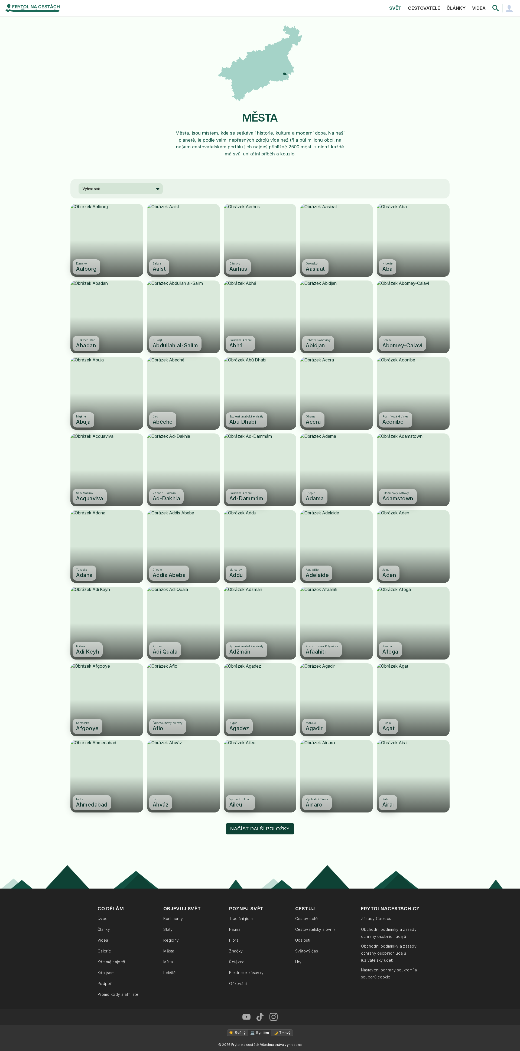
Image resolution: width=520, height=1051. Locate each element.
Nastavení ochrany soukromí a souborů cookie (389, 973)
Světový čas (306, 951)
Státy (168, 929)
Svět (395, 8)
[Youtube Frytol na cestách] (246, 1016)
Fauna (234, 929)
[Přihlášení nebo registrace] (509, 8)
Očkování (238, 983)
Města (168, 951)
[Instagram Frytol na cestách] (273, 1016)
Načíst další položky (260, 828)
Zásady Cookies (376, 918)
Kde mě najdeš (111, 961)
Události (302, 940)
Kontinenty (173, 918)
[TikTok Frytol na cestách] (260, 1016)
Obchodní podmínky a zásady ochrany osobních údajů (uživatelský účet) (389, 953)
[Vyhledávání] (495, 8)
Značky (236, 951)
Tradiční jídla (240, 918)
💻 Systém (259, 1033)
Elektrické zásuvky (246, 972)
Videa (479, 8)
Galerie (104, 951)
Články (456, 8)
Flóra (234, 940)
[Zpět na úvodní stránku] (32, 8)
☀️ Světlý (237, 1033)
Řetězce (237, 961)
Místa (168, 961)
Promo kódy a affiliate (118, 994)
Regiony (171, 940)
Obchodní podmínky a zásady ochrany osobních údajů (389, 933)
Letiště (169, 972)
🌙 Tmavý (282, 1033)
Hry (298, 961)
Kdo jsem (106, 972)
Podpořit (106, 983)
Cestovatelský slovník (315, 929)
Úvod (103, 918)
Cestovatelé (424, 8)
